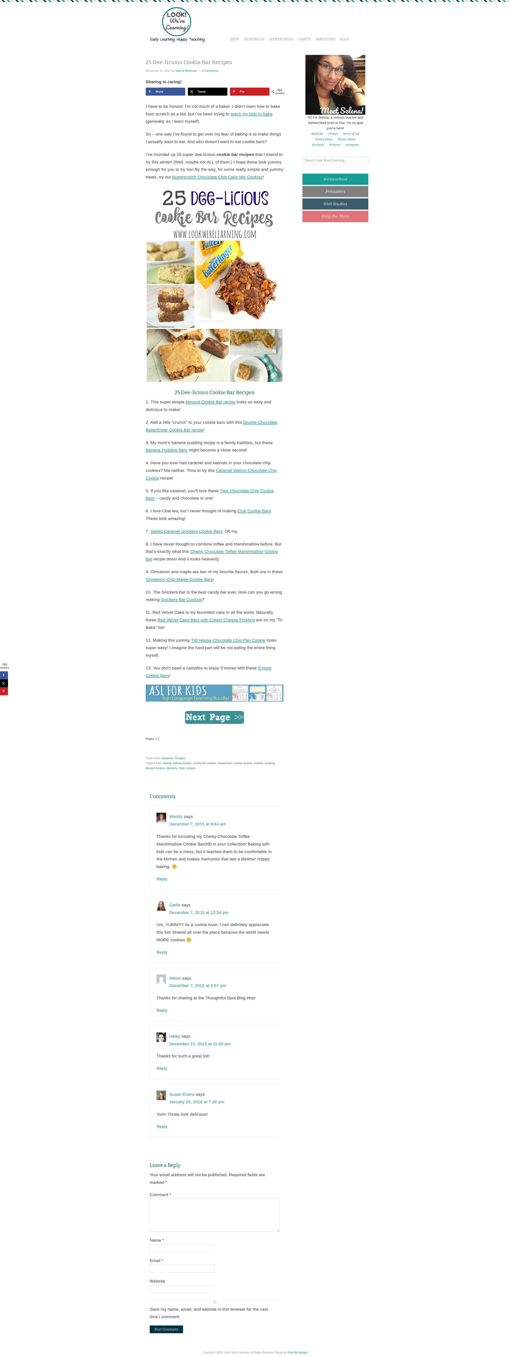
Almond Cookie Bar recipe (210, 402)
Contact (333, 134)
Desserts (167, 758)
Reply (161, 879)
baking (167, 763)
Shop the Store (335, 216)
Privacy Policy (324, 139)
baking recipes (182, 763)
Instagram (352, 144)
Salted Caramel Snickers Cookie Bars (186, 531)
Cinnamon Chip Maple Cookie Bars (179, 579)
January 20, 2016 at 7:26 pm (196, 1102)
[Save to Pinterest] (4, 691)
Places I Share (347, 139)
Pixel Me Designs (297, 1352)
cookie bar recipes (204, 763)
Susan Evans (182, 1094)
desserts (172, 768)
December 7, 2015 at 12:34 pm (199, 912)
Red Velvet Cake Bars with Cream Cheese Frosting (206, 620)
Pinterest (334, 144)
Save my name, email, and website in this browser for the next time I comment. (209, 1313)
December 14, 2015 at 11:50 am (200, 1043)
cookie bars (225, 763)
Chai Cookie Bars (254, 511)
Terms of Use (351, 134)
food (182, 768)
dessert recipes (155, 768)
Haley (174, 1036)
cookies (258, 763)
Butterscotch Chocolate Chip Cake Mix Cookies (217, 177)
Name (157, 1240)
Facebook (318, 144)
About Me (317, 134)
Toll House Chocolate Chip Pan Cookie (228, 640)
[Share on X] (4, 683)
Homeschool (335, 179)
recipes (190, 768)
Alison (175, 978)
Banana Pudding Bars (166, 450)
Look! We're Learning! (178, 24)
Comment (160, 1194)
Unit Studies (335, 204)
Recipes (180, 758)
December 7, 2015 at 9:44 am (197, 824)
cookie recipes (243, 763)
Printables (335, 191)
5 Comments (210, 70)
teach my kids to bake (251, 114)
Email (156, 1260)
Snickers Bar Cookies (181, 599)
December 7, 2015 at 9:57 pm (197, 985)
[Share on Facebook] (4, 675)
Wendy (176, 816)
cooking (270, 763)
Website (157, 1281)
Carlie (174, 905)
